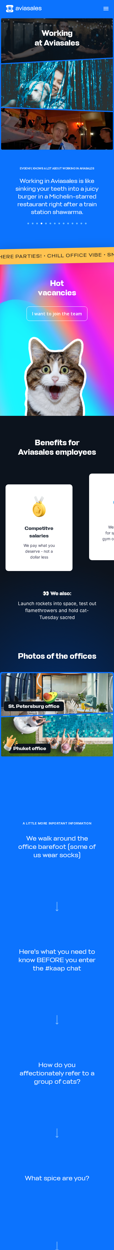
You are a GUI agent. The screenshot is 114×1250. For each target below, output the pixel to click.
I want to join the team (57, 314)
